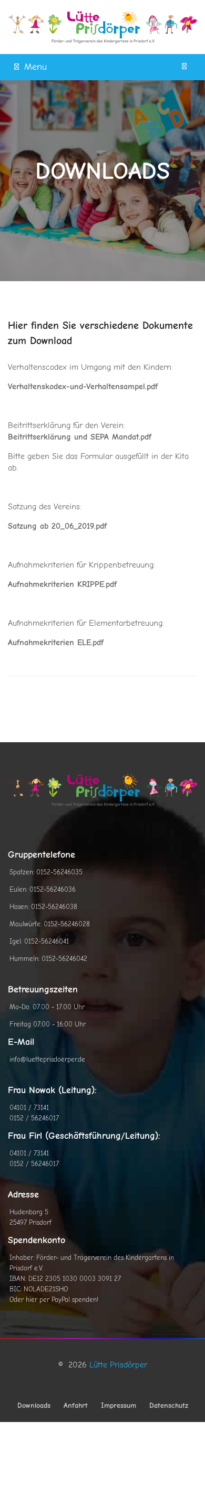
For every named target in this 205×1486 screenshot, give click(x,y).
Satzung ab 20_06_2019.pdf (57, 526)
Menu (35, 66)
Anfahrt (76, 1405)
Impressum (118, 1405)
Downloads (33, 1405)
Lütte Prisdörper (118, 1365)
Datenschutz (168, 1405)
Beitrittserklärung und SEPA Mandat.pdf (79, 437)
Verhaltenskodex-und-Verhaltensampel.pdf (83, 386)
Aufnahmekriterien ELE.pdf (56, 642)
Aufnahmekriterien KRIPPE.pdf (62, 584)
